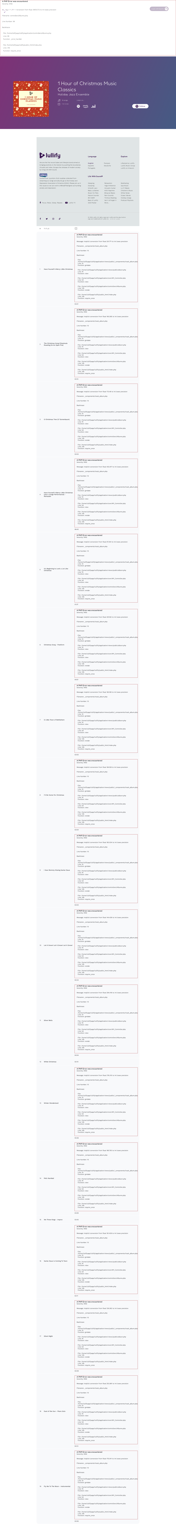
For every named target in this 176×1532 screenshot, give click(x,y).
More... (106, 203)
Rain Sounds (109, 195)
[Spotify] (78, 106)
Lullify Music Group (128, 165)
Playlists (58, 9)
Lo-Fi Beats (125, 188)
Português (91, 168)
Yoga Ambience (110, 185)
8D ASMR (91, 198)
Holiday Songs (126, 198)
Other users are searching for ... (70, 13)
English (91, 163)
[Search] (172, 9)
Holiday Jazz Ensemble (73, 94)
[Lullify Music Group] (10, 11)
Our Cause (115, 9)
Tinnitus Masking (110, 198)
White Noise (125, 193)
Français (107, 163)
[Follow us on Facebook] (40, 219)
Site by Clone (115, 219)
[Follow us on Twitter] (47, 219)
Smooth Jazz (92, 188)
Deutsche (107, 165)
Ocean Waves (126, 195)
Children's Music (127, 190)
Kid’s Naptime (109, 190)
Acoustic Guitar (110, 188)
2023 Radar (92, 203)
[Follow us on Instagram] (53, 219)
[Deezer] (93, 106)
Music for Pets (93, 193)
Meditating (125, 183)
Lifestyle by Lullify (127, 163)
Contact (133, 9)
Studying (91, 185)
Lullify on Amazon (127, 168)
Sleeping (91, 183)
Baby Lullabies (93, 190)
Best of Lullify (93, 200)
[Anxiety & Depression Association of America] (43, 176)
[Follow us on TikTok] (59, 219)
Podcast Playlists (127, 200)
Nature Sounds (93, 195)
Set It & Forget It (110, 200)
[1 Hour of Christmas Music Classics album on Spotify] (31, 99)
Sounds (76, 9)
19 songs (64, 100)
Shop (94, 9)
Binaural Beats (109, 193)
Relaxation (108, 183)
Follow (142, 106)
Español (91, 165)
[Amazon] (85, 106)
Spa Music (124, 185)
